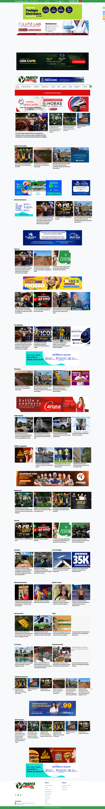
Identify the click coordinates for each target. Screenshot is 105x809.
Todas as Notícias (25, 86)
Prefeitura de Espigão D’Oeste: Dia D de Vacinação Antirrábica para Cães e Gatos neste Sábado (62, 633)
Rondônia (47, 796)
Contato (85, 86)
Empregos (76, 86)
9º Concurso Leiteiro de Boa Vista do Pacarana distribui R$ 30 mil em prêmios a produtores (61, 268)
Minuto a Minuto (48, 785)
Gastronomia (48, 789)
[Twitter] (104, 14)
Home (17, 86)
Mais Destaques (21, 146)
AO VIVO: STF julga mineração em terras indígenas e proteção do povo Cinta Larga (42, 310)
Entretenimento (48, 791)
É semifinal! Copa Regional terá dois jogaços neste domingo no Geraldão (23, 165)
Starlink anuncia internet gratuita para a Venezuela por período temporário (62, 570)
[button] (91, 86)
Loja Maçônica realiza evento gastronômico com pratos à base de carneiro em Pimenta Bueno (61, 664)
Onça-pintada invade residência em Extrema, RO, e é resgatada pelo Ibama (80, 633)
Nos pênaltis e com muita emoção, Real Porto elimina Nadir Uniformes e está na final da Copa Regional (55, 129)
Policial (53, 86)
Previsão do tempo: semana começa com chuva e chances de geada (44, 465)
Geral (58, 86)
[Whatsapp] (104, 8)
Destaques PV (48, 793)
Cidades (36, 86)
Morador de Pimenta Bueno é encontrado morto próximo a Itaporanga (41, 165)
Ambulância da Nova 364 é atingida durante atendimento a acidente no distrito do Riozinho (42, 633)
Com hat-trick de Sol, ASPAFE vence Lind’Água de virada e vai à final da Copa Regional (80, 540)
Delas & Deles (48, 804)
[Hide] (104, 21)
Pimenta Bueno (20, 200)
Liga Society (45, 86)
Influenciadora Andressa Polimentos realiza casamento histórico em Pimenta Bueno (61, 602)
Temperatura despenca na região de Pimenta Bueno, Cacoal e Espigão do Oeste (24, 664)
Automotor (47, 798)
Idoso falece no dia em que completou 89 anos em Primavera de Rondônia (62, 435)
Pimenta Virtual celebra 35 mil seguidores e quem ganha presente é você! (80, 570)
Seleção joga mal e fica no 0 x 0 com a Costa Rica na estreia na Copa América (62, 465)
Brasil (17, 249)
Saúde (70, 86)
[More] (104, 19)
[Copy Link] (104, 17)
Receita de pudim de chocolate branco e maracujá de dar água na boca (80, 664)
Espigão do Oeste (66, 785)
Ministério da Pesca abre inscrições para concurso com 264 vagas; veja (81, 465)
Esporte (64, 86)
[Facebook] (104, 12)
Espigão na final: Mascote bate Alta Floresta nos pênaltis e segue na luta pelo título (42, 509)
